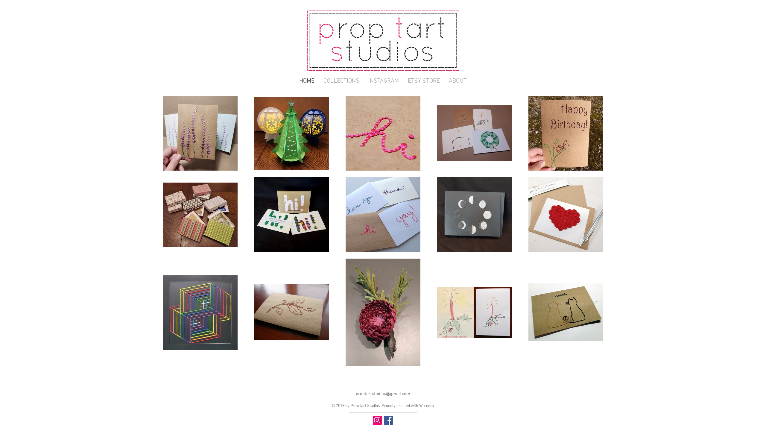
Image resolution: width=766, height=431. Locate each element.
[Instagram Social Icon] (377, 420)
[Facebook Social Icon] (388, 420)
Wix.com (426, 406)
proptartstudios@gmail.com (383, 394)
